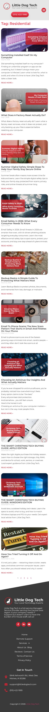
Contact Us (29, 652)
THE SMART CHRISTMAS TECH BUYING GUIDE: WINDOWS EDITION (22, 501)
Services (23, 643)
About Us (21, 647)
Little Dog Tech (32, 704)
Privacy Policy (24, 660)
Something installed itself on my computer (19, 56)
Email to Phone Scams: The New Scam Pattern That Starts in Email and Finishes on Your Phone (23, 328)
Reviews (19, 652)
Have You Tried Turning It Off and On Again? (21, 555)
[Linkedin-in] (23, 624)
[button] (44, 10)
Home (24, 634)
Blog (29, 647)
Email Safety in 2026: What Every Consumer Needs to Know (19, 222)
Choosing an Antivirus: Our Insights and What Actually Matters (23, 381)
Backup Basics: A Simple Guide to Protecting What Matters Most (19, 279)
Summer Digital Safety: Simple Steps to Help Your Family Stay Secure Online (22, 168)
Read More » (7, 83)
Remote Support (24, 639)
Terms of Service (24, 656)
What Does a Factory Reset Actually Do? (23, 115)
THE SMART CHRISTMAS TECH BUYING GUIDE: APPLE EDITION (22, 447)
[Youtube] (29, 624)
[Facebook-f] (18, 624)
